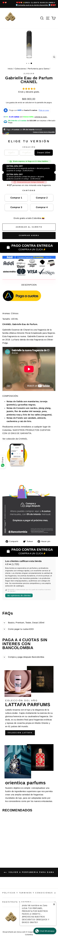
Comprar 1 (16, 197)
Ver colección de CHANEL (14, 439)
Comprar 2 (42, 197)
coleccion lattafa (20, 732)
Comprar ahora (29, 235)
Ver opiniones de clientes (19, 595)
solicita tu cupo (40, 117)
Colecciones (20, 69)
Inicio (10, 69)
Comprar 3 (16, 207)
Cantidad (29, 190)
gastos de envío (15, 103)
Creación (29, 147)
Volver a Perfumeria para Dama (31, 872)
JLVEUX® (29, 73)
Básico (11, 152)
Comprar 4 (42, 207)
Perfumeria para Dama (38, 69)
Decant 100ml (43, 152)
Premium (26, 152)
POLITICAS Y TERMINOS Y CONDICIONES (27, 893)
